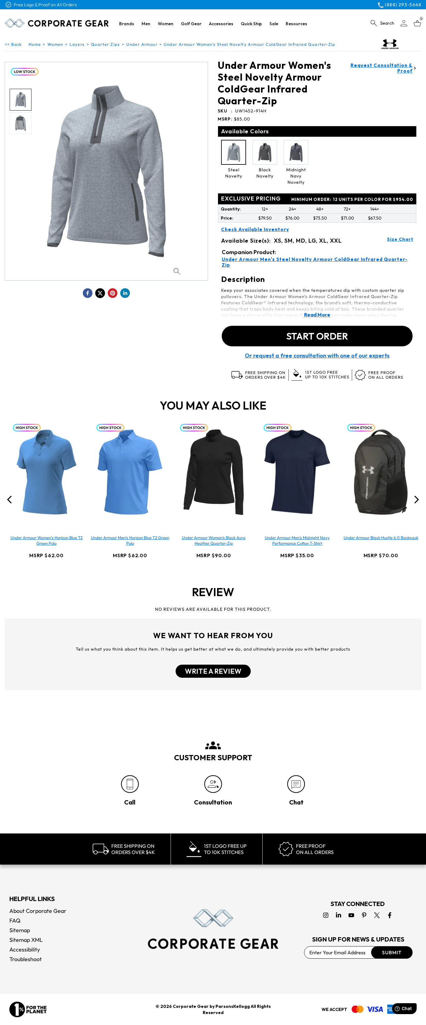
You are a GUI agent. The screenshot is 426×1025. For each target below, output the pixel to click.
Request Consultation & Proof (382, 68)
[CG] (57, 23)
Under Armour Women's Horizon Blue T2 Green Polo (47, 540)
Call (129, 802)
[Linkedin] (338, 915)
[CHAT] (296, 784)
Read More (317, 314)
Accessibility (24, 949)
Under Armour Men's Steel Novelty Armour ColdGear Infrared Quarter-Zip (315, 262)
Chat (296, 802)
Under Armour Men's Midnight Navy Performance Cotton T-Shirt (297, 540)
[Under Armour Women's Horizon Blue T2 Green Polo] (46, 472)
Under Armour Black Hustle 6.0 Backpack (381, 537)
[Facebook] (390, 915)
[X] (377, 915)
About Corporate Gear (37, 910)
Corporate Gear (191, 1006)
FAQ (15, 920)
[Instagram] (326, 915)
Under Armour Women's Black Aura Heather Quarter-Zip (213, 540)
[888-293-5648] (130, 784)
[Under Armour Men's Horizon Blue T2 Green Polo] (130, 472)
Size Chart (400, 239)
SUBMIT (392, 952)
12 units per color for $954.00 (352, 199)
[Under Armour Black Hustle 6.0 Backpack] (380, 472)
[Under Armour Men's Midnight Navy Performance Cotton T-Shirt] (297, 472)
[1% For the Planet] (28, 1009)
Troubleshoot (25, 959)
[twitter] (100, 293)
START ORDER (317, 336)
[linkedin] (125, 293)
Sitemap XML (26, 939)
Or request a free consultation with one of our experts (317, 356)
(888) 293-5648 (403, 4)
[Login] (403, 23)
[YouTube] (351, 915)
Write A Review (213, 671)
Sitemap (19, 930)
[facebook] (88, 293)
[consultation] (213, 784)
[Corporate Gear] (213, 929)
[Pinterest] (364, 915)
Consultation (213, 802)
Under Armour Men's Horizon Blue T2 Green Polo (130, 540)
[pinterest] (113, 293)
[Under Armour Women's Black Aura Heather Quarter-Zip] (213, 472)
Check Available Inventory (255, 229)
